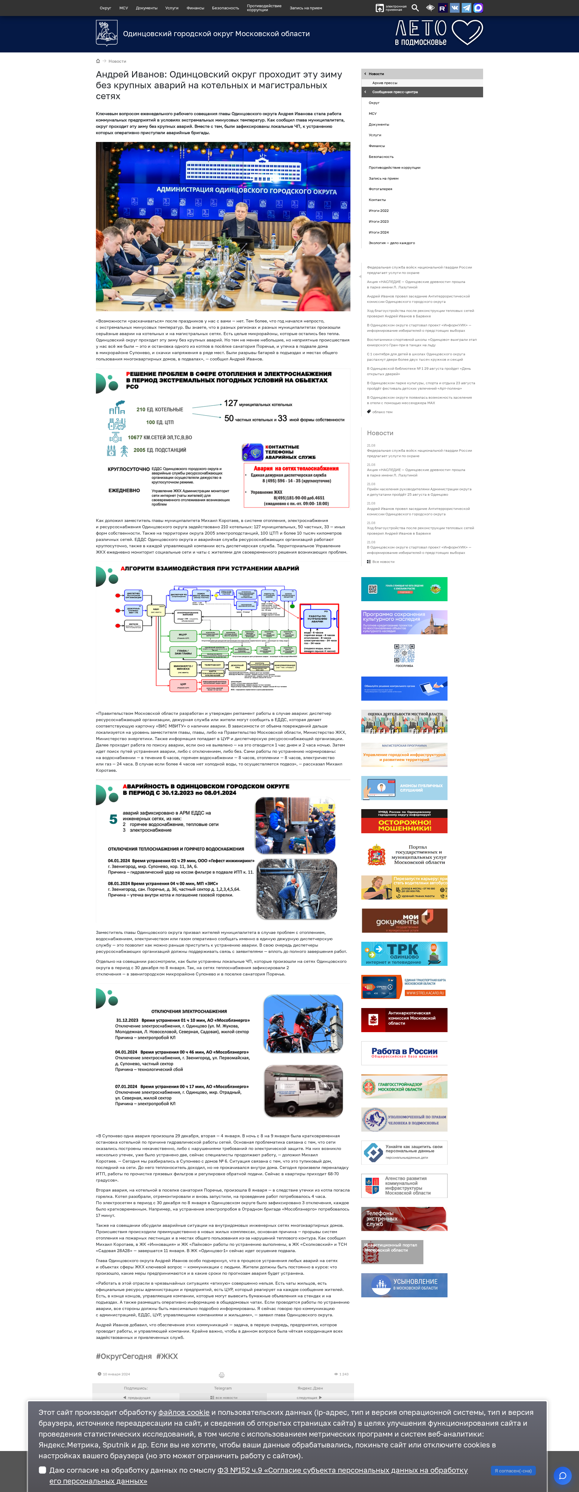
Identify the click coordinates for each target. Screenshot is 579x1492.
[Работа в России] (404, 1053)
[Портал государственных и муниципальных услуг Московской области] (404, 854)
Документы (146, 7)
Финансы (195, 7)
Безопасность (225, 7)
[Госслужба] (404, 655)
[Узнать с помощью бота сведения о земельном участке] (404, 589)
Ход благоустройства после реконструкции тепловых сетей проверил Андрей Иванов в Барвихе (420, 313)
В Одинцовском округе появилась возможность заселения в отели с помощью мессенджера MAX (419, 400)
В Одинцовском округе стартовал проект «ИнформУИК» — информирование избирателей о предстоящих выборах (419, 328)
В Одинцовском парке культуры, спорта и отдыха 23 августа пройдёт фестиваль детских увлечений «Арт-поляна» (421, 386)
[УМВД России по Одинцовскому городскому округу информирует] (404, 821)
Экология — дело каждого (392, 243)
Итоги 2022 (379, 210)
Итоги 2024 (379, 232)
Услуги (172, 7)
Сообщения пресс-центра (395, 92)
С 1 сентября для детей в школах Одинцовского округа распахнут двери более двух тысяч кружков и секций (416, 357)
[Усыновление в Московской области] (404, 1285)
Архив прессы (384, 83)
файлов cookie (184, 1412)
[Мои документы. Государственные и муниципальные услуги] (404, 921)
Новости (117, 61)
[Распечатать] (223, 1375)
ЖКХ (169, 1356)
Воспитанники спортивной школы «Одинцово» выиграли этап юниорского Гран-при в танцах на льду (422, 342)
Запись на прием (306, 7)
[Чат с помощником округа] (563, 1476)
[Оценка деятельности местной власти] (404, 722)
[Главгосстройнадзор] (404, 1086)
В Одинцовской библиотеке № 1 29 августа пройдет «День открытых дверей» (419, 371)
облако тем (382, 412)
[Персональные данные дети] (404, 1153)
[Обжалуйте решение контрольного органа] (404, 689)
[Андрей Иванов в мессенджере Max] (478, 8)
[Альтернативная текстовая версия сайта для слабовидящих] (430, 8)
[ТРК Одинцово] (404, 954)
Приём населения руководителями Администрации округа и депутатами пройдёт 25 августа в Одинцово (419, 492)
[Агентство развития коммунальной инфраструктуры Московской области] (404, 1186)
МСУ (123, 7)
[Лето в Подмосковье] (405, 33)
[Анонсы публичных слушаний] (404, 788)
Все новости (383, 561)
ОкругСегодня (126, 1356)
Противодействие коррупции (394, 167)
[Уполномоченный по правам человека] (404, 1119)
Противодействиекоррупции (264, 7)
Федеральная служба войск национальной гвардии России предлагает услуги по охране (419, 270)
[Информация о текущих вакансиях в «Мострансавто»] (404, 887)
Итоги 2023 (379, 221)
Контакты (377, 199)
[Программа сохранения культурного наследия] (404, 622)
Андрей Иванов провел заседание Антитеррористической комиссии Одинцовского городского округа (418, 299)
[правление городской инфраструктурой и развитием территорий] (404, 755)
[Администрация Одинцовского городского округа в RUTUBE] (443, 8)
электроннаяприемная (396, 8)
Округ (105, 7)
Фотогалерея (380, 189)
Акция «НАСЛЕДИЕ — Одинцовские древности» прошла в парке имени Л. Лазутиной (416, 284)
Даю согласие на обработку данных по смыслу (258, 1475)
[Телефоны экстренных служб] (404, 1219)
